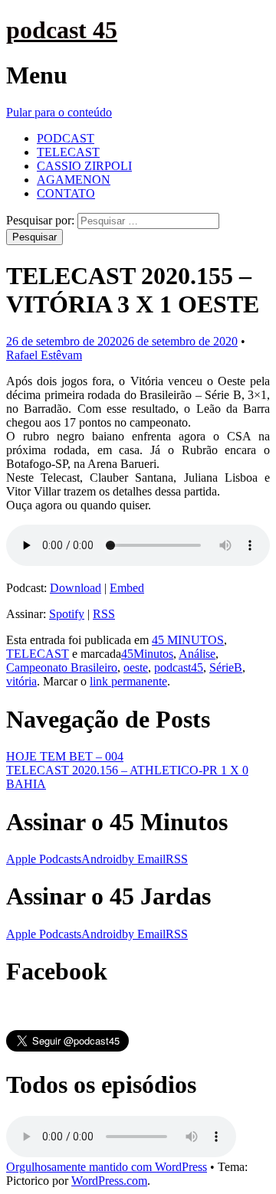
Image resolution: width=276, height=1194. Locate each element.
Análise (197, 653)
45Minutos (147, 653)
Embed (127, 587)
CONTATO (66, 193)
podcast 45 (61, 30)
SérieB (225, 667)
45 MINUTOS (188, 639)
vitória (21, 681)
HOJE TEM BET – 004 (64, 756)
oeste (135, 667)
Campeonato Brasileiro (61, 667)
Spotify (66, 613)
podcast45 (178, 667)
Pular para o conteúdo (59, 112)
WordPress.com (109, 1180)
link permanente (128, 681)
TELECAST (68, 152)
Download (75, 587)
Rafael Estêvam (44, 354)
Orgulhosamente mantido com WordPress (106, 1166)
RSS (104, 613)
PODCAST (65, 138)
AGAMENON (73, 179)
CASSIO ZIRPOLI (84, 165)
